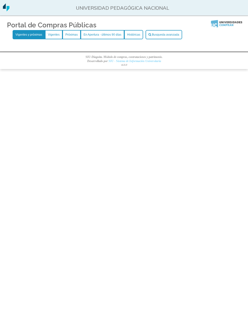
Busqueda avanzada (165, 34)
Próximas (71, 34)
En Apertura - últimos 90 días (102, 34)
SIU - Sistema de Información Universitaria (134, 61)
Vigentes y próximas (29, 34)
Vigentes (54, 34)
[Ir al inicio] (6, 10)
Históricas (133, 34)
